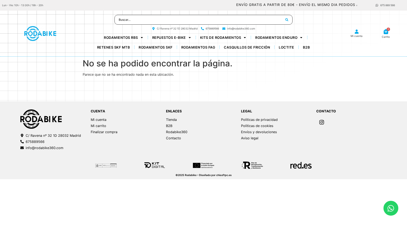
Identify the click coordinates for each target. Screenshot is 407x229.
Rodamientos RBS (121, 37)
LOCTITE (286, 47)
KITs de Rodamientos (220, 37)
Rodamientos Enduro (276, 37)
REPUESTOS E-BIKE (169, 37)
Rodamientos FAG (198, 47)
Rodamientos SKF (156, 47)
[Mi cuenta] (356, 31)
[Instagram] (321, 122)
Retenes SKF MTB (113, 47)
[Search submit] (286, 19)
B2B (306, 47)
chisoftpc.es (224, 175)
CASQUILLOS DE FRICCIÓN (247, 47)
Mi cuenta (356, 36)
